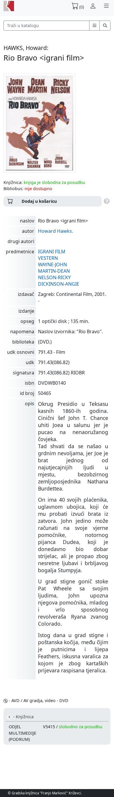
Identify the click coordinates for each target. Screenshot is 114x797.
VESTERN (48, 258)
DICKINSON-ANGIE (58, 284)
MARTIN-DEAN (54, 271)
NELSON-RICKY (54, 277)
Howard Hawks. (55, 231)
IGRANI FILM (51, 251)
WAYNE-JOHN (52, 264)
